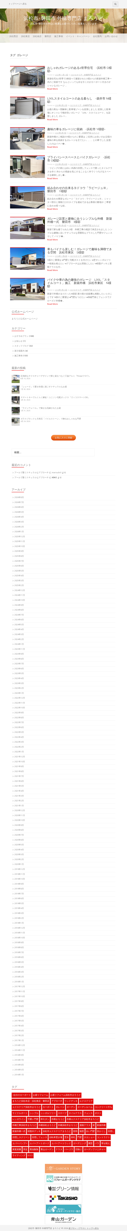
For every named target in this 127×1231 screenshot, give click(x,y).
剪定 (25, 1149)
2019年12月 (19, 869)
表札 (73, 1137)
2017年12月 (19, 986)
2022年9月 (19, 713)
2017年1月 (19, 1040)
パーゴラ (68, 1149)
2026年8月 (19, 497)
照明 (75, 1131)
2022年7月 (19, 722)
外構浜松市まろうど (67, 1125)
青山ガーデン (47, 1149)
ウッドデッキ (70, 1101)
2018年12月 (19, 928)
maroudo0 (56, 472)
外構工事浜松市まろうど (24, 1125)
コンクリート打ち (103, 1107)
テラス (59, 1149)
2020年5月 (19, 845)
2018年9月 (19, 942)
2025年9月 (19, 551)
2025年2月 (19, 585)
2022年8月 (19, 718)
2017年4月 (19, 1026)
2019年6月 (19, 898)
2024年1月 (19, 644)
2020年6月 (19, 840)
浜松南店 (37, 36)
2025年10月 (19, 546)
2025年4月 (19, 576)
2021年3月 (19, 796)
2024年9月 (19, 605)
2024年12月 (19, 590)
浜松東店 (25, 36)
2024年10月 (19, 600)
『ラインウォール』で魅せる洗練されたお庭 (41, 408)
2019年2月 (19, 918)
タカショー (89, 1137)
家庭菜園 (16, 1149)
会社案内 (97, 36)
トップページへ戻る (18, 4)
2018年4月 (19, 967)
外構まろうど (57, 1119)
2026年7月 (19, 502)
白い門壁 (90, 1131)
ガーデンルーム (85, 1107)
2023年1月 (19, 693)
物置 (82, 1131)
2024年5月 (19, 625)
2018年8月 (19, 947)
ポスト (98, 1113)
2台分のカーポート (21, 1095)
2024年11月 (19, 595)
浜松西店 (13, 36)
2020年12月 (19, 810)
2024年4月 (19, 629)
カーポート (48, 1107)
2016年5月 (19, 1070)
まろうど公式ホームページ (25, 319)
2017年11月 (19, 991)
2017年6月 (19, 1016)
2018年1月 (19, 982)
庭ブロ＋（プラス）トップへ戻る (84, 1228)
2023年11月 (19, 649)
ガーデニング (79, 1143)
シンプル (34, 1113)
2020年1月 (19, 864)
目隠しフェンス (39, 1137)
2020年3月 (19, 854)
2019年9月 (19, 884)
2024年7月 (19, 615)
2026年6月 (19, 507)
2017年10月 (19, 996)
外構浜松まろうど (47, 1125)
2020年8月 (19, 830)
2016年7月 (19, 1060)
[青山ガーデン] (63, 1219)
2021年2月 (19, 801)
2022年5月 (19, 732)
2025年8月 (19, 556)
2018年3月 (19, 972)
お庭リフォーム (40, 1095)
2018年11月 (19, 933)
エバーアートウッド (61, 1143)
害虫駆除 (34, 1149)
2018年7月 (19, 952)
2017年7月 (19, 1011)
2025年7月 (19, 561)
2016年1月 (19, 1075)
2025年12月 (19, 536)
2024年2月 (19, 639)
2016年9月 (19, 1055)
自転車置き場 (55, 1137)
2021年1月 (19, 806)
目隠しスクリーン (21, 1137)
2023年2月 (19, 688)
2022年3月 (19, 742)
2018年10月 (19, 938)
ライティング (18, 1155)
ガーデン (71, 1107)
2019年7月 (19, 894)
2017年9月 (19, 1001)
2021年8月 (19, 771)
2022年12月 (19, 698)
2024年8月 (19, 610)
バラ (97, 1143)
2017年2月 (19, 1035)
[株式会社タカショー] (63, 1198)
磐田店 (48, 36)
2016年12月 (19, 1045)
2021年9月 (19, 766)
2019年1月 (19, 923)
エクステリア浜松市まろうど (26, 1107)
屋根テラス (85, 1125)
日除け (78, 1149)
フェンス (88, 1113)
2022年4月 (19, 737)
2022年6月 (19, 727)
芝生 (66, 1137)
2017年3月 (19, 1031)
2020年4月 (19, 850)
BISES (30, 1155)
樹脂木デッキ (34, 1131)
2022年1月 (19, 752)
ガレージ (60, 1107)
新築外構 (101, 1125)
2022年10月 (19, 708)
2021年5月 (19, 786)
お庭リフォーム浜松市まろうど (65, 1095)
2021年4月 (19, 791)
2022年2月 (19, 747)
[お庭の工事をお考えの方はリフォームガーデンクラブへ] (63, 1178)
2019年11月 (19, 874)
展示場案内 (19, 351)
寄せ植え (105, 1143)
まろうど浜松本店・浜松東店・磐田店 (30, 1101)
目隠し (111, 1131)
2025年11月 (19, 541)
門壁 (79, 1137)
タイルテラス (75, 1113)
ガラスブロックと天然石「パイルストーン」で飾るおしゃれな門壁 (51, 419)
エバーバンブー (20, 1143)
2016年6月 (19, 1065)
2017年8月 (19, 1006)
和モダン (45, 1119)
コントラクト (103, 1137)
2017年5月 (19, 1021)
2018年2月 (19, 977)
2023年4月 (19, 678)
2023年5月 (19, 673)
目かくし (101, 1131)
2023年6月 (19, 669)
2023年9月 (19, 654)
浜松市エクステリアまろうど (57, 1131)
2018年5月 (19, 962)
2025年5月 (19, 571)
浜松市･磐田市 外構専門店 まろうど (63, 18)
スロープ (62, 1113)
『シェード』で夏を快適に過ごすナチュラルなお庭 (44, 387)
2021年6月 (19, 781)
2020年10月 (19, 820)
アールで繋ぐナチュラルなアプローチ (31, 472)
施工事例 (58, 36)
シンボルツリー (48, 1113)
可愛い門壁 (33, 1119)
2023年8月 (19, 659)
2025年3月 (19, 580)
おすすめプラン (21, 336)
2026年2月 (19, 527)
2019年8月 (19, 889)
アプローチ (56, 1101)
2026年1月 (19, 532)
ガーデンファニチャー (95, 1149)
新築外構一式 (18, 1131)
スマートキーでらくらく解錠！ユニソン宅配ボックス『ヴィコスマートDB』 (55, 397)
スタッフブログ (21, 346)
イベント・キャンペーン (78, 36)
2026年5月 (19, 512)
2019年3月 (19, 913)
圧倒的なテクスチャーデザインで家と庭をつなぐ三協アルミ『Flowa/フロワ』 (56, 376)
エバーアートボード (39, 1143)
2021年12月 (19, 757)
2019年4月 (19, 908)
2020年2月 (19, 859)
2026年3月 (19, 522)
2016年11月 (19, 1050)
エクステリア (86, 1101)
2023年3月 (19, 683)
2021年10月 (19, 762)
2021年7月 (19, 776)
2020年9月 (19, 825)
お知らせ (18, 341)
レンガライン (18, 1119)
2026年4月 (19, 517)
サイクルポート (20, 1113)
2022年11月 (19, 703)
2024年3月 (19, 634)
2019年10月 (19, 879)
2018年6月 (19, 957)
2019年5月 (19, 903)
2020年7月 (19, 835)
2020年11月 (19, 815)
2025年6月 (19, 566)
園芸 (90, 1143)
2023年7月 (19, 664)
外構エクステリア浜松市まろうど (83, 1119)
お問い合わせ (111, 36)
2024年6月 (19, 620)
